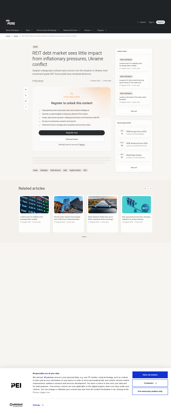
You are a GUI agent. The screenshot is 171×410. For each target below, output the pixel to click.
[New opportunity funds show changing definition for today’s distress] (136, 214)
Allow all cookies (150, 375)
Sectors (87, 30)
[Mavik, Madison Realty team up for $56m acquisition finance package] (102, 214)
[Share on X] (25, 95)
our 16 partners (47, 377)
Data (28, 30)
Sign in (151, 22)
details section (118, 398)
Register (160, 22)
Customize (148, 383)
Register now (72, 133)
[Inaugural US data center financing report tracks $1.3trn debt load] (133, 80)
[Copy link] (25, 107)
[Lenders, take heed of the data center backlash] (133, 97)
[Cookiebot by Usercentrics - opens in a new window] (16, 405)
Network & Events (70, 30)
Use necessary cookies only (150, 391)
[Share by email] (25, 101)
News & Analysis (12, 30)
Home (8, 36)
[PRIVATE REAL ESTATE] (10, 22)
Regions (101, 30)
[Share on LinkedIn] (25, 89)
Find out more (72, 139)
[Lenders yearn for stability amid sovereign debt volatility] (133, 63)
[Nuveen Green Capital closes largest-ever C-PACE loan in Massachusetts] (68, 214)
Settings (36, 405)
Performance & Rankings (46, 30)
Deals (16, 36)
